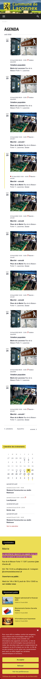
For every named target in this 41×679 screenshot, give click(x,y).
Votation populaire (17, 65)
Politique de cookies (9, 676)
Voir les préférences (20, 672)
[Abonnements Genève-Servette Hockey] (7, 611)
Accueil (4, 21)
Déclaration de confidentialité (27, 676)
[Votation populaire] (23, 46)
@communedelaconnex (11, 572)
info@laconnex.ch (22, 569)
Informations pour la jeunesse (25, 619)
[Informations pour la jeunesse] (7, 621)
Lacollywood (11, 500)
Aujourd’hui (20, 429)
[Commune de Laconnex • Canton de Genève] (20, 7)
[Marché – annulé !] (23, 122)
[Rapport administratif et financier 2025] (7, 600)
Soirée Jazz (11, 510)
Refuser (20, 666)
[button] (38, 630)
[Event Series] (25, 497)
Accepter (20, 660)
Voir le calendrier (12, 526)
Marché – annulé (17, 181)
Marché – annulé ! (17, 142)
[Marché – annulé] (23, 162)
